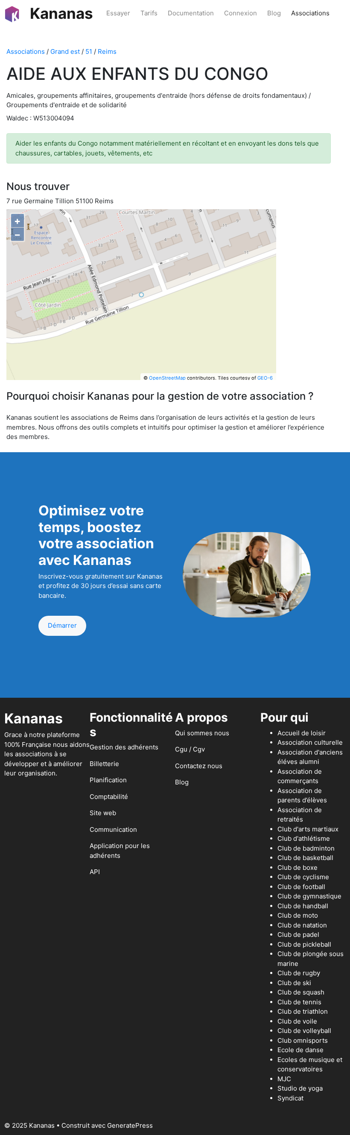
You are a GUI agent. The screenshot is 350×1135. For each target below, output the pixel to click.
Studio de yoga (300, 1088)
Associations (310, 13)
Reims (107, 51)
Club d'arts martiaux (307, 829)
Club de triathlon (302, 1011)
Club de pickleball (304, 944)
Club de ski (294, 983)
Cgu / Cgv (190, 749)
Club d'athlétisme (303, 838)
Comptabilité (109, 797)
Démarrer (62, 625)
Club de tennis (299, 1002)
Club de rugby (298, 973)
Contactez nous (198, 766)
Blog (274, 13)
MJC (284, 1079)
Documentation (191, 13)
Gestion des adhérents (124, 747)
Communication (113, 829)
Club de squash (300, 992)
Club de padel (298, 934)
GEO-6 (265, 378)
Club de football (301, 887)
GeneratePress (130, 1125)
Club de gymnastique (309, 896)
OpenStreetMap (167, 378)
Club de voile (297, 1021)
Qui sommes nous (202, 733)
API (95, 872)
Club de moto (297, 915)
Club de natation (302, 925)
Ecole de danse (300, 1050)
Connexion (240, 13)
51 (88, 51)
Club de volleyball (304, 1031)
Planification (108, 780)
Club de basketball (305, 858)
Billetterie (104, 764)
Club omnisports (302, 1040)
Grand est (65, 51)
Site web (103, 813)
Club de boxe (297, 867)
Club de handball (302, 906)
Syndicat (290, 1098)
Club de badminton (306, 848)
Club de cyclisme (303, 877)
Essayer (118, 13)
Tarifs (149, 13)
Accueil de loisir (301, 733)
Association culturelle (310, 742)
